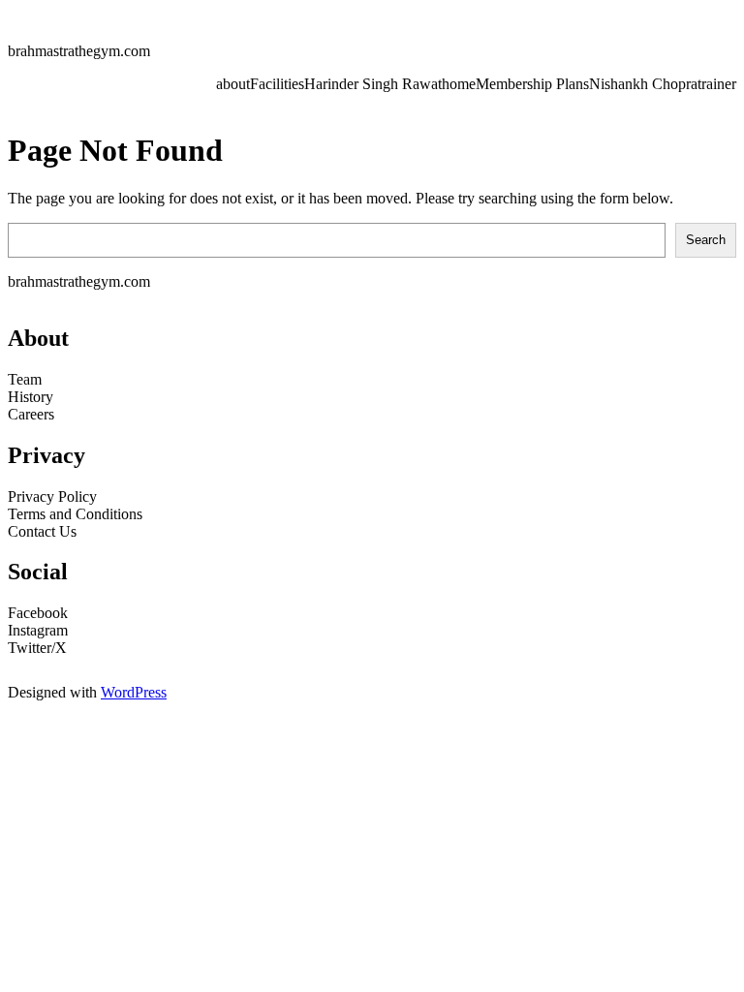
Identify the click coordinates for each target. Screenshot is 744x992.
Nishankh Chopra (643, 84)
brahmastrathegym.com (79, 51)
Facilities (277, 84)
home (459, 84)
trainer (717, 84)
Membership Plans (532, 84)
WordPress (134, 692)
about (233, 84)
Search (706, 239)
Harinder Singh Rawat (373, 84)
